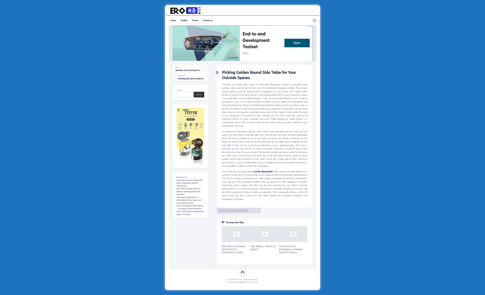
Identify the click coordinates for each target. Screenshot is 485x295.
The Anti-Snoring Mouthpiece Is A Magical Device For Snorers (290, 249)
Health (184, 20)
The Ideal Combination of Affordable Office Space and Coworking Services (188, 200)
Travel (195, 20)
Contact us (208, 20)
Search (179, 90)
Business (253, 211)
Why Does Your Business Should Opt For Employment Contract (234, 249)
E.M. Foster (243, 211)
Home (173, 20)
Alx (256, 282)
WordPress (241, 282)
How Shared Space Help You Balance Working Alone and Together (188, 191)
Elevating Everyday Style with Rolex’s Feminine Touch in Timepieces (189, 183)
